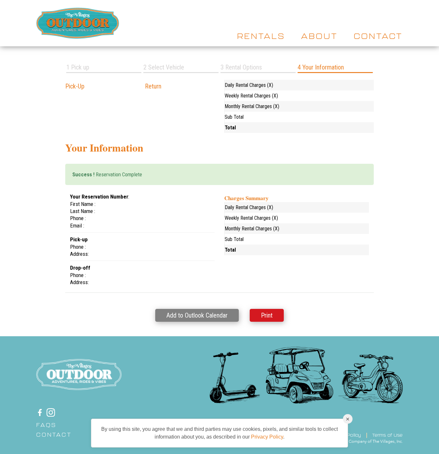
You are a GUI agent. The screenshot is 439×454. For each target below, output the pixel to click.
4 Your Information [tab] (321, 67)
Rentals (261, 36)
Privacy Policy (267, 437)
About (319, 36)
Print (267, 315)
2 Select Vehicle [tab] (163, 67)
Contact (378, 36)
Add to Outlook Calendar (197, 315)
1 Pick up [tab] (77, 67)
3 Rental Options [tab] (241, 67)
